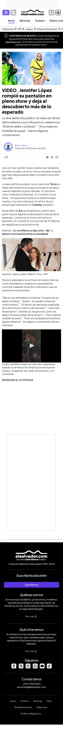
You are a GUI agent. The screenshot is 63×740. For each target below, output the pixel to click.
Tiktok (53, 184)
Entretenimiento (23, 707)
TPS (19, 29)
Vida (49, 700)
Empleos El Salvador (47, 29)
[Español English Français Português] (58, 12)
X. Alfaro (23, 145)
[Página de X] (20, 667)
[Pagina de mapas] (51, 12)
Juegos (29, 29)
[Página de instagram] (28, 667)
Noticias (25, 20)
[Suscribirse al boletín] (6, 12)
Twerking (37, 204)
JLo (21, 210)
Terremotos (8, 29)
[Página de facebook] (13, 667)
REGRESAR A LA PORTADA (17, 379)
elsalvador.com (13, 42)
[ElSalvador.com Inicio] (32, 12)
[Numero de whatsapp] (35, 667)
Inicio (11, 20)
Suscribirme (31, 584)
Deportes (42, 707)
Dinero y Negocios (31, 713)
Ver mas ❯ (31, 616)
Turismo (40, 20)
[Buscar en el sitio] (13, 12)
